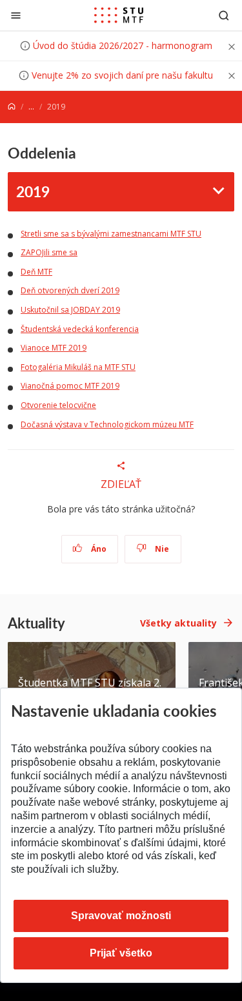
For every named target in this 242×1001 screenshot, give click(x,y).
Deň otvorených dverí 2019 (70, 290)
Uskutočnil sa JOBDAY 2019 (70, 309)
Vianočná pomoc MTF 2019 (70, 385)
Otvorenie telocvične (58, 405)
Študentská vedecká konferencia (80, 329)
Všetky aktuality (178, 623)
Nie (161, 548)
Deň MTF (36, 271)
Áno (97, 548)
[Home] (11, 106)
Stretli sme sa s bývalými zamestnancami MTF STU (111, 233)
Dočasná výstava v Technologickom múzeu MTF (107, 424)
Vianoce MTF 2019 (53, 347)
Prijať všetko (121, 953)
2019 (33, 191)
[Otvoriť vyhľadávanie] (224, 15)
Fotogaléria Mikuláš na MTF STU (78, 367)
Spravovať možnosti (121, 915)
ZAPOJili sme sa (49, 252)
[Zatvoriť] (16, 15)
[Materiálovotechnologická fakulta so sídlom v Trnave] (118, 15)
